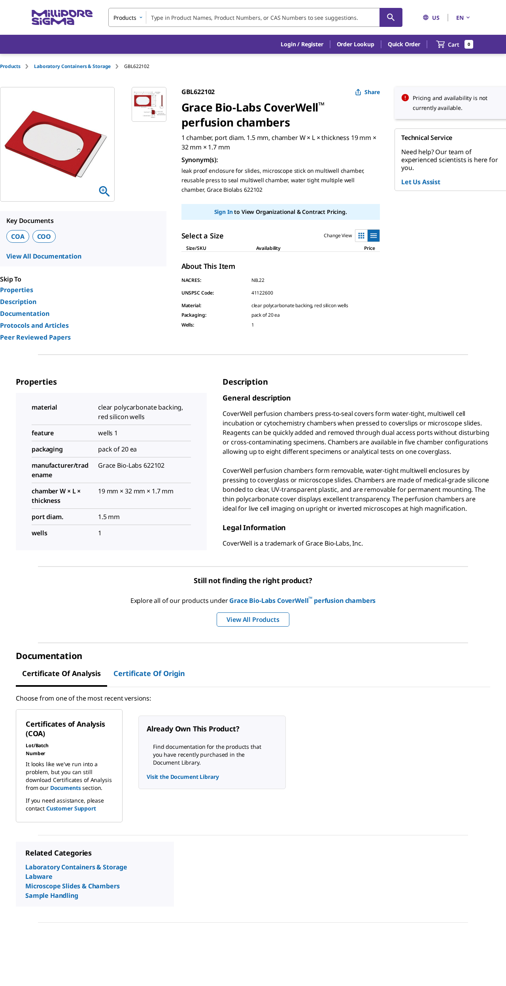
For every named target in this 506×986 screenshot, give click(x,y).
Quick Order (404, 44)
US (436, 17)
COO (44, 236)
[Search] (391, 17)
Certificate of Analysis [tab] (61, 673)
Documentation (24, 313)
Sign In (223, 211)
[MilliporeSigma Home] (62, 17)
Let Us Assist (420, 182)
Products (10, 66)
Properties (16, 289)
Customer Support (71, 808)
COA (18, 236)
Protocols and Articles (34, 325)
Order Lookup (355, 44)
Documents (65, 787)
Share (372, 92)
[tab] (17, 66)
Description (18, 301)
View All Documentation (43, 256)
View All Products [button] (253, 619)
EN (460, 17)
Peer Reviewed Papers (35, 337)
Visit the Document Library (183, 776)
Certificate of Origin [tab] (149, 673)
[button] (302, 44)
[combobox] (255, 17)
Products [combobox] (124, 17)
